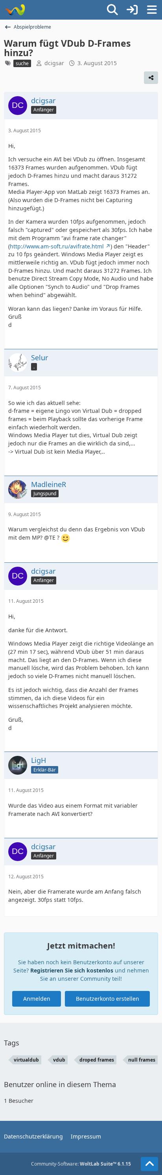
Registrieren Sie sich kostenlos (71, 970)
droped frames (96, 1059)
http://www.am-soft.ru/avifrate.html (57, 246)
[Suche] (112, 10)
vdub (59, 1059)
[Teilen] (151, 77)
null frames (141, 1059)
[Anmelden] (132, 10)
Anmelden (36, 998)
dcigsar (54, 63)
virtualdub (26, 1059)
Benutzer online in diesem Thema (60, 1084)
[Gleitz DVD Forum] (14, 10)
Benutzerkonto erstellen (107, 998)
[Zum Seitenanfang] (149, 1164)
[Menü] (152, 10)
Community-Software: (81, 1163)
